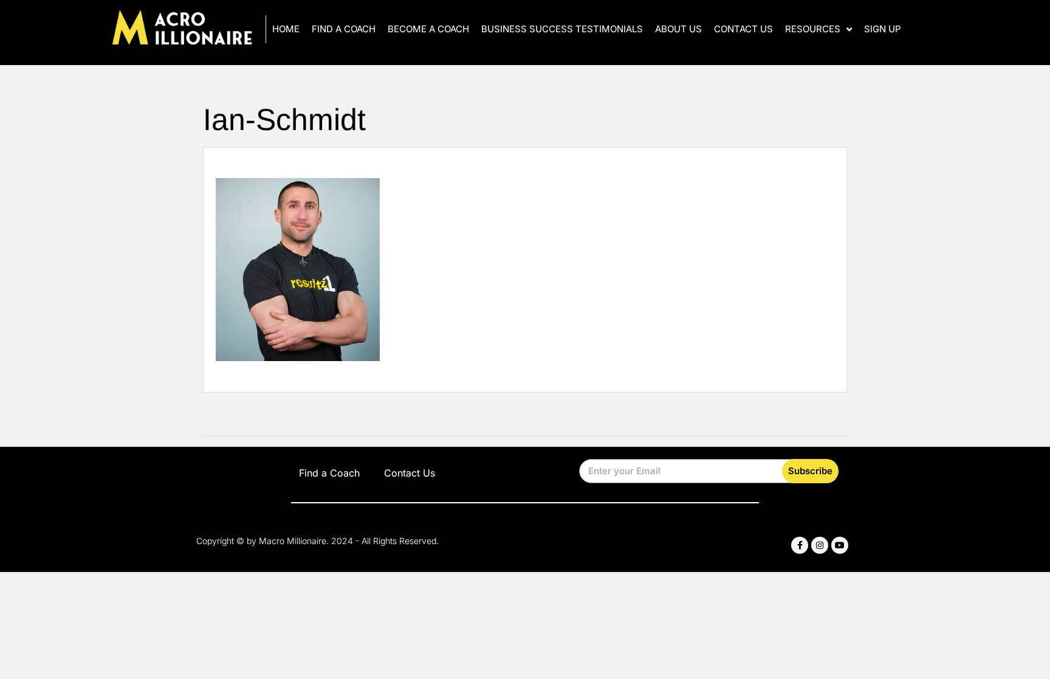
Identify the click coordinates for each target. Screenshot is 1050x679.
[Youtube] (839, 545)
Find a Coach (344, 29)
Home (286, 29)
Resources (812, 29)
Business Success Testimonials (562, 29)
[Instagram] (819, 545)
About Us (678, 29)
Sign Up (882, 29)
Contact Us (743, 29)
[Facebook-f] (799, 545)
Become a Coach (428, 29)
